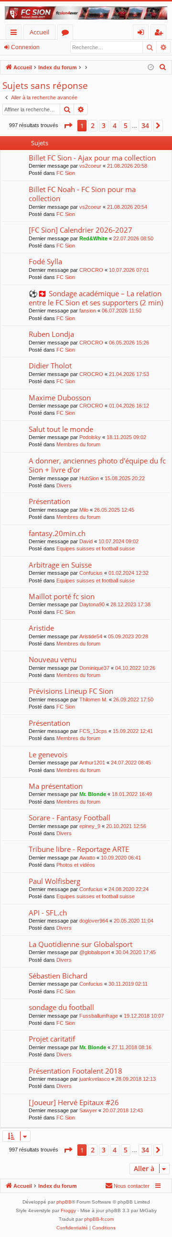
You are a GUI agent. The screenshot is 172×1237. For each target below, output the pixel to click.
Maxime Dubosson (60, 397)
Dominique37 (94, 668)
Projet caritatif (52, 1038)
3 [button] (104, 125)
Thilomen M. (93, 699)
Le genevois (48, 754)
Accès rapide (15, 34)
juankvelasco (94, 1079)
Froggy (68, 1210)
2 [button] (93, 125)
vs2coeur (90, 166)
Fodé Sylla (45, 261)
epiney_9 (89, 826)
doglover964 (93, 921)
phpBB (64, 1202)
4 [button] (115, 125)
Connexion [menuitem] (142, 34)
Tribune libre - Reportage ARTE (79, 849)
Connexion (25, 47)
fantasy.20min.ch (57, 533)
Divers (64, 485)
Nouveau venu (52, 659)
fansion (87, 310)
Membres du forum (78, 444)
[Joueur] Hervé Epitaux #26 (74, 1102)
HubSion (89, 478)
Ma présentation (56, 786)
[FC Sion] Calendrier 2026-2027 (80, 230)
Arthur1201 (92, 762)
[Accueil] (86, 12)
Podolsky (90, 437)
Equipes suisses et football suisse (95, 548)
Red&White (93, 238)
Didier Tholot (50, 365)
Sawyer (88, 1110)
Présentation (49, 501)
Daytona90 (92, 604)
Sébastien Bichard (58, 975)
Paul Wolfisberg (54, 881)
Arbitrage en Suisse (60, 565)
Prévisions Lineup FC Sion (71, 691)
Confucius (91, 573)
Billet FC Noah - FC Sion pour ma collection (82, 193)
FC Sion (65, 173)
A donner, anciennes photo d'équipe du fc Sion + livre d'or (97, 465)
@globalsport (94, 952)
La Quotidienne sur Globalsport (80, 944)
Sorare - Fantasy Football (69, 817)
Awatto (87, 858)
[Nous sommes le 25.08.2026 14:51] (151, 67)
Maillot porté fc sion (62, 596)
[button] (68, 125)
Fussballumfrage (98, 1016)
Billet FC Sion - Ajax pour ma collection (92, 157)
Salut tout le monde (61, 429)
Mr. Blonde (92, 794)
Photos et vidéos (75, 865)
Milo (83, 510)
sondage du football (61, 1007)
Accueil (39, 32)
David (86, 541)
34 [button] (145, 125)
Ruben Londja (51, 334)
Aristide (41, 628)
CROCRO (91, 270)
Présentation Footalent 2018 (75, 1071)
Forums (67, 34)
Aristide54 (90, 636)
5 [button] (126, 125)
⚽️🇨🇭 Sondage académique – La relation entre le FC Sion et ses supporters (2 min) (96, 298)
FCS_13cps (93, 731)
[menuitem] (163, 67)
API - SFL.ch (48, 912)
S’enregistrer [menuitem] (160, 34)
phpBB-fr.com (99, 1219)
